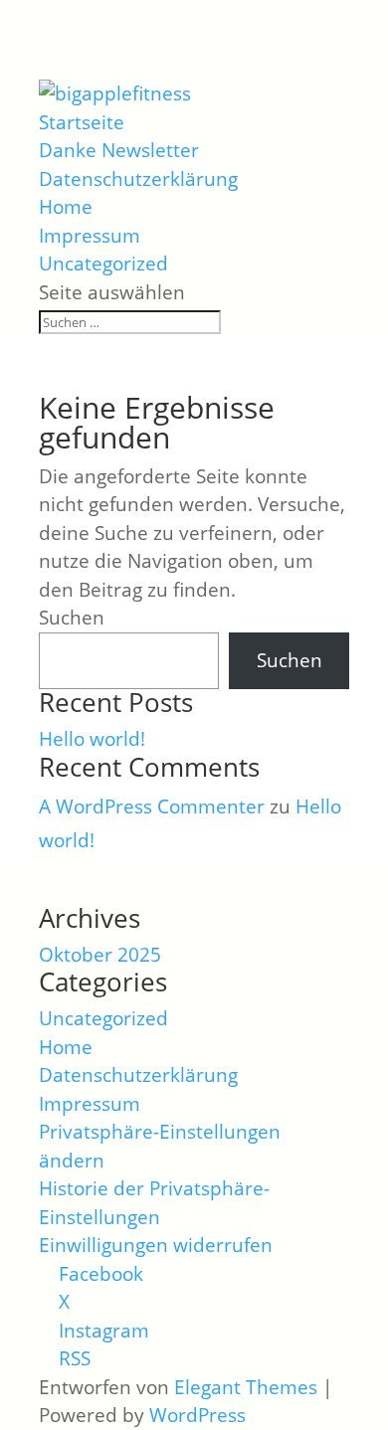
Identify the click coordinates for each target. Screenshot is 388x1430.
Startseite (81, 122)
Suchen (71, 617)
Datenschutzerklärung (138, 179)
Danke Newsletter (119, 150)
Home (66, 207)
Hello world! (92, 739)
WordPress (197, 1415)
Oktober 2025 (100, 955)
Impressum (89, 236)
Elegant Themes (245, 1387)
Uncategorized (103, 263)
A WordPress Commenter (152, 806)
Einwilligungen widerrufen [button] (156, 1245)
